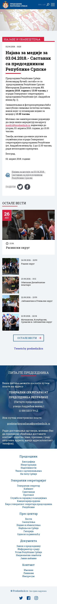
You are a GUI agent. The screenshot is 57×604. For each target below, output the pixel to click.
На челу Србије (28, 473)
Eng (40, 5)
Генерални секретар (28, 485)
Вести (28, 518)
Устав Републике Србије (28, 552)
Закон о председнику (29, 546)
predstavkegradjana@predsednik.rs (28, 423)
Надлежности (28, 467)
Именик (28, 570)
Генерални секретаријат (28, 480)
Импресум (28, 576)
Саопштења (28, 522)
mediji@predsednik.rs (18, 125)
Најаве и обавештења (28, 525)
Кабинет (28, 488)
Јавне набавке (28, 558)
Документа (28, 540)
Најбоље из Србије (29, 528)
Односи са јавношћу (28, 534)
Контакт (28, 564)
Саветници (28, 491)
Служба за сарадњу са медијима (28, 497)
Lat (44, 5)
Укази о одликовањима (28, 470)
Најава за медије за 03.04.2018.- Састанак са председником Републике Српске (28, 174)
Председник (28, 456)
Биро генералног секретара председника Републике (28, 506)
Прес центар (28, 513)
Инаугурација (28, 464)
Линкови (28, 573)
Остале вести (27, 338)
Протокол (28, 494)
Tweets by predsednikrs (28, 348)
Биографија (28, 461)
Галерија (28, 531)
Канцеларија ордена (28, 501)
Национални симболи (28, 555)
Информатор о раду (29, 549)
